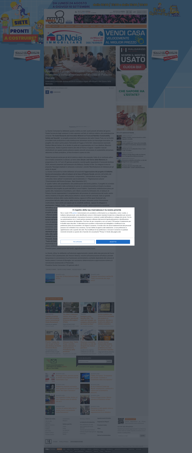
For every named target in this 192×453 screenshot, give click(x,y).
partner (74, 213)
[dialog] (96, 226)
